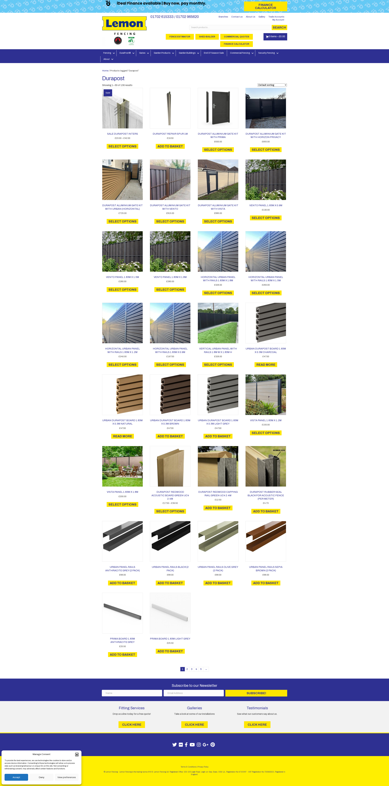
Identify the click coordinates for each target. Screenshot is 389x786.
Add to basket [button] (170, 146)
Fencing (107, 53)
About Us (250, 17)
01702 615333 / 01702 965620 (174, 17)
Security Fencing (266, 53)
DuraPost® (125, 53)
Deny (41, 777)
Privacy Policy (203, 767)
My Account (278, 20)
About (106, 59)
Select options (122, 146)
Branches (223, 17)
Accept (16, 777)
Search (279, 27)
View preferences (66, 777)
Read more (265, 364)
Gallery (261, 17)
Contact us (237, 17)
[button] (76, 754)
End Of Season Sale (214, 53)
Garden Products (162, 53)
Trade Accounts (276, 17)
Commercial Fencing (240, 53)
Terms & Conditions (188, 767)
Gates (142, 53)
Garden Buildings (187, 53)
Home (105, 70)
